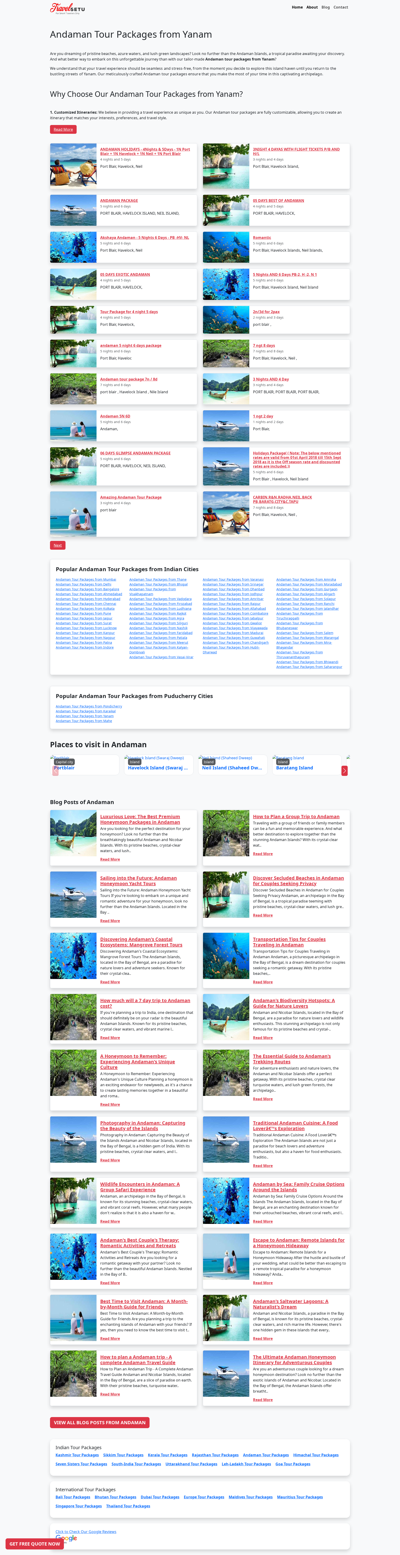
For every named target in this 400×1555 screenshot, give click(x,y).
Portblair (164, 785)
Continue (165, 798)
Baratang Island (235, 785)
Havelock (187, 785)
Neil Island (210, 785)
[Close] (252, 728)
